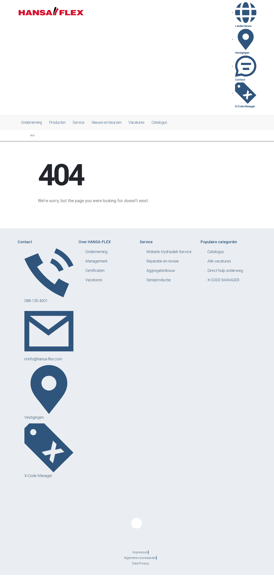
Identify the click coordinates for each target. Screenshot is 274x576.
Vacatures (136, 122)
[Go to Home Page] (22, 135)
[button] (250, 122)
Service (79, 122)
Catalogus (159, 122)
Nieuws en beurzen (107, 122)
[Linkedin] (136, 523)
